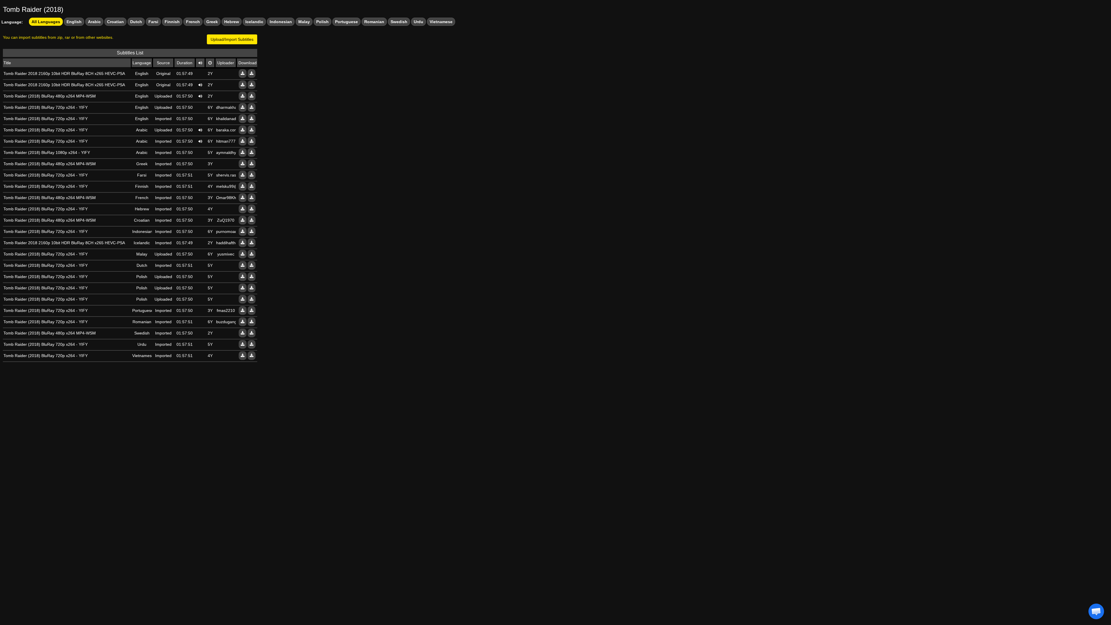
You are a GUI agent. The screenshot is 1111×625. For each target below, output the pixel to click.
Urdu (418, 21)
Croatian (115, 21)
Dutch (136, 21)
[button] (1096, 611)
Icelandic (254, 21)
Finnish (172, 21)
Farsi (153, 21)
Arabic (94, 21)
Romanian (374, 21)
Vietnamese (441, 21)
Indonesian (281, 21)
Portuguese (346, 21)
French (193, 21)
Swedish (399, 21)
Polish (322, 21)
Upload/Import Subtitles (232, 39)
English (74, 21)
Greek (212, 21)
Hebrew (231, 21)
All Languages (46, 21)
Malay (304, 21)
